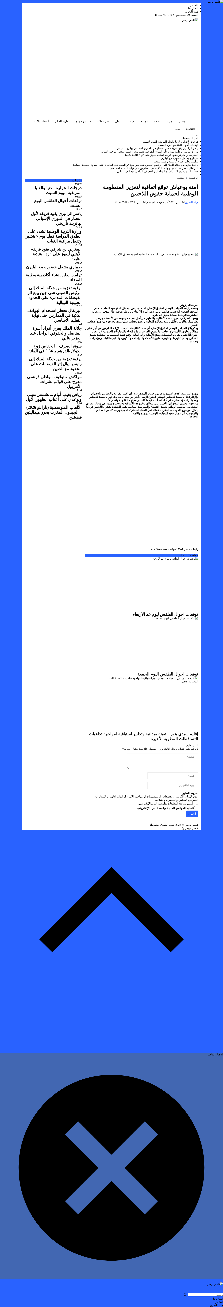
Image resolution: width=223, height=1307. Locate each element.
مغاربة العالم (62, 121)
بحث (177, 128)
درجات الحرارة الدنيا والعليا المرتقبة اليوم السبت (170, 141)
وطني (181, 121)
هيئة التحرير (191, 11)
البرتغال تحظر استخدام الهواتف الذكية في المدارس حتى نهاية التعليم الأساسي (154, 168)
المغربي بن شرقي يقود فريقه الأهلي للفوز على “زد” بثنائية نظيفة (161, 154)
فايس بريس (191, 824)
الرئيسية (193, 121)
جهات (169, 121)
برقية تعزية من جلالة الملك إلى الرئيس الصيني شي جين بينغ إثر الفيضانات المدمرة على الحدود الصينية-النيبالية (135, 164)
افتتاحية (190, 128)
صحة (157, 121)
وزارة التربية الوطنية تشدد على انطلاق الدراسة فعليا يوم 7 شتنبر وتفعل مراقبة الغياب (149, 151)
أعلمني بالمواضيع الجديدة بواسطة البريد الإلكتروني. (166, 808)
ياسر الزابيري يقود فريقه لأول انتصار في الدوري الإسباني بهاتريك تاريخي (157, 148)
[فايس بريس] (111, 67)
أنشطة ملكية (41, 121)
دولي (118, 121)
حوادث (130, 121)
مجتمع (144, 121)
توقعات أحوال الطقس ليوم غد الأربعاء (165, 614)
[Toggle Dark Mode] (167, 129)
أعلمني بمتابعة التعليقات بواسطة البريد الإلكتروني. (166, 803)
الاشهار (194, 4)
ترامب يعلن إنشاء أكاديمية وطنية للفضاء (175, 161)
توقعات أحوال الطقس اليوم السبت (178, 144)
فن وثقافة (103, 121)
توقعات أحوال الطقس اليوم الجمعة (167, 674)
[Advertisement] (141, 228)
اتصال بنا (193, 8)
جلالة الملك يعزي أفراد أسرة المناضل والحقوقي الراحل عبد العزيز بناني (157, 171)
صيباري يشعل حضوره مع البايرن (179, 158)
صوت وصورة (83, 121)
